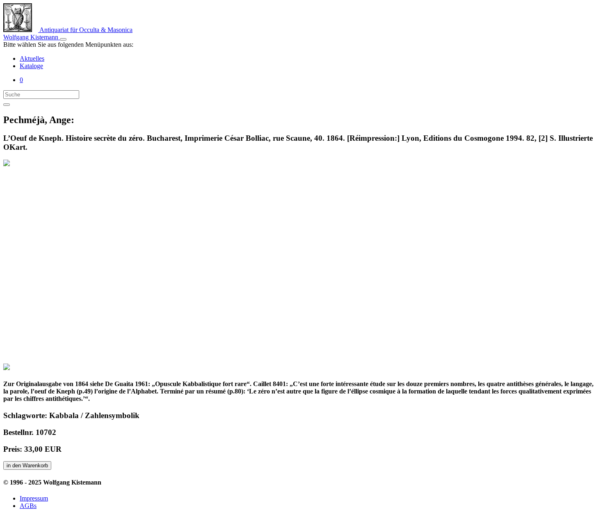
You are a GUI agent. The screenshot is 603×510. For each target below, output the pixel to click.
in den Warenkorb (27, 465)
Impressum (34, 498)
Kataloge (31, 65)
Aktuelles (32, 58)
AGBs (28, 505)
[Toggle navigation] (63, 39)
